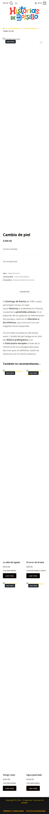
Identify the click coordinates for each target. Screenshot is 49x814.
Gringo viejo (9, 774)
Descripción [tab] (24, 292)
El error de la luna (35, 562)
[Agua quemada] (36, 676)
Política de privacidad (35, 811)
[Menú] (16, 3)
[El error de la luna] (36, 463)
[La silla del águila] (13, 463)
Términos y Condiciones (13, 811)
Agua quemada (34, 774)
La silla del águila (11, 562)
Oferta (43, 571)
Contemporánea (21, 277)
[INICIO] (4, 28)
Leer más (9, 575)
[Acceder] (36, 3)
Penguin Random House (23, 280)
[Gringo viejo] (13, 676)
